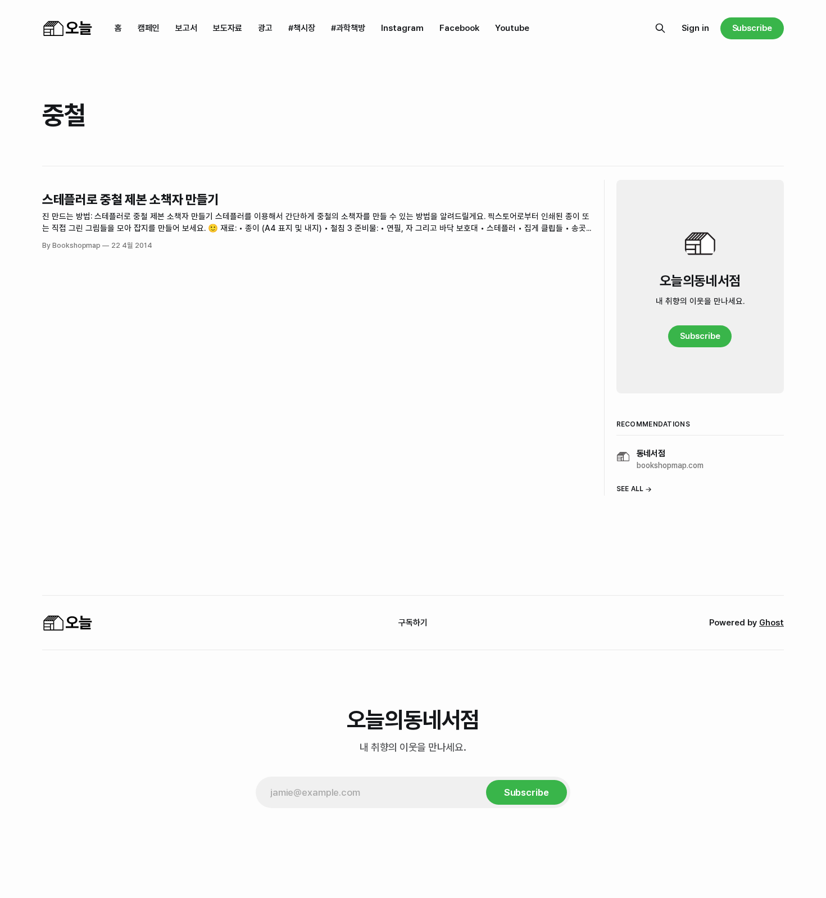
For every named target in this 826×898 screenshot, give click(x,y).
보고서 (186, 28)
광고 (265, 28)
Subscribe (752, 28)
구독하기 (413, 623)
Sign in (695, 28)
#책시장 (301, 28)
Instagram (402, 28)
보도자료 (227, 28)
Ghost (771, 623)
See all (630, 489)
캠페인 (149, 28)
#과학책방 (348, 28)
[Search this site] (660, 28)
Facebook (459, 28)
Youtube (512, 28)
